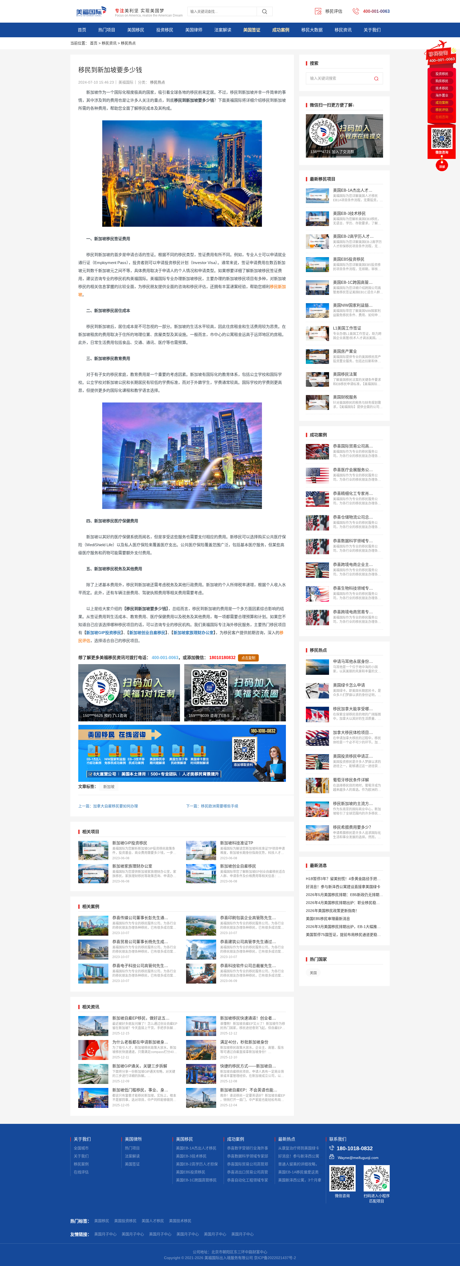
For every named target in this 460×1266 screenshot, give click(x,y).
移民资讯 (343, 30)
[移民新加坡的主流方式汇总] (317, 809)
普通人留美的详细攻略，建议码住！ (308, 1164)
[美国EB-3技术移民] (317, 218)
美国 (313, 973)
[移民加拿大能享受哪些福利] (317, 714)
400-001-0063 (165, 657)
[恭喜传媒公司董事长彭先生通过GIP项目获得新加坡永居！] (93, 926)
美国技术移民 (180, 1221)
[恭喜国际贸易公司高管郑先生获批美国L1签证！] (317, 451)
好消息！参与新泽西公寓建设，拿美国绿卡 (313, 1156)
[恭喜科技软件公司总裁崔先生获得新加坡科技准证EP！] (201, 974)
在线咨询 (442, 117)
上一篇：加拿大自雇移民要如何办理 (108, 806)
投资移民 (164, 30)
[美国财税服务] (317, 402)
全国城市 (81, 1148)
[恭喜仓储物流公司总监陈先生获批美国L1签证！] (317, 523)
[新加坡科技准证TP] (201, 850)
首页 (82, 30)
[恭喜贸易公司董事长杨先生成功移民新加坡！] (93, 950)
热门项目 (106, 30)
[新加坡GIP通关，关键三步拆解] (93, 1074)
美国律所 (133, 1139)
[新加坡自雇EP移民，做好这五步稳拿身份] (93, 1026)
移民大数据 (312, 30)
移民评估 (442, 110)
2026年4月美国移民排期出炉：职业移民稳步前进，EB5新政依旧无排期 (343, 904)
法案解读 (222, 30)
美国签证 (251, 30)
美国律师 (193, 30)
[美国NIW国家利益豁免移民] (317, 310)
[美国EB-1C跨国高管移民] (317, 287)
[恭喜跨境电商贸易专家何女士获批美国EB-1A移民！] (317, 617)
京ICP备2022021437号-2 (275, 1258)
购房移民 (442, 81)
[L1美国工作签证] (317, 333)
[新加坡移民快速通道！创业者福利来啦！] (201, 1026)
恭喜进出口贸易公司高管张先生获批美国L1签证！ (268, 1172)
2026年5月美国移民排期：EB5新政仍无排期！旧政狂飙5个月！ (344, 896)
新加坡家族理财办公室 (193, 632)
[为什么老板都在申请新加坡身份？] (93, 1050)
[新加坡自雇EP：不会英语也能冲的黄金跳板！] (201, 1098)
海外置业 (442, 95)
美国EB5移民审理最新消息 (328, 918)
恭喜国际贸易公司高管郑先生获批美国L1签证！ (266, 1164)
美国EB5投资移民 (190, 1172)
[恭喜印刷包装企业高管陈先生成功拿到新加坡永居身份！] (201, 926)
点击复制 (248, 658)
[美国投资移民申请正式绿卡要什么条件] (317, 762)
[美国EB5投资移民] (317, 264)
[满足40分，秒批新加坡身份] (201, 1050)
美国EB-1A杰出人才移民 (196, 1148)
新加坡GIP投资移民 (103, 632)
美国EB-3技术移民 (191, 1156)
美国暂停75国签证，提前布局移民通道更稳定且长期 (343, 935)
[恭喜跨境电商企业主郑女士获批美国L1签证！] (317, 570)
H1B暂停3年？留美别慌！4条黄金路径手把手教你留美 (343, 880)
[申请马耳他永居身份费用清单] (317, 667)
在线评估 (81, 1172)
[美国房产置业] (317, 356)
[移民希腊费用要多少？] (317, 833)
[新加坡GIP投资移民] (93, 850)
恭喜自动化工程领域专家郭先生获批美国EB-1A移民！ (271, 1180)
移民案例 (81, 1164)
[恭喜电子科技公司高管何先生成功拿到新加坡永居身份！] (93, 974)
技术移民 (442, 88)
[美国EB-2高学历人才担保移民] (317, 241)
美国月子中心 (105, 1234)
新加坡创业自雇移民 (147, 632)
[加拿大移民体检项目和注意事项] (317, 738)
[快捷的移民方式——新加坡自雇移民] (201, 1074)
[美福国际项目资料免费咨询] (182, 753)
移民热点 (128, 43)
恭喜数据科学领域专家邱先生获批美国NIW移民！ (268, 1156)
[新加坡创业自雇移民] (201, 873)
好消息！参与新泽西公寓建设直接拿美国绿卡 (343, 887)
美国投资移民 (125, 1221)
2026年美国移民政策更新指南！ (332, 911)
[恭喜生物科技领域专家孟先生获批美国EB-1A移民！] (317, 594)
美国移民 (135, 30)
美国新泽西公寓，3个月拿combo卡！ (309, 1180)
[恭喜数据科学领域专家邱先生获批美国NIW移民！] (317, 546)
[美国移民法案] (317, 379)
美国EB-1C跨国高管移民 (196, 1180)
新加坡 (108, 786)
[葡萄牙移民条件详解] (317, 785)
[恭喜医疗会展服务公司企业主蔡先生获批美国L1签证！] (317, 475)
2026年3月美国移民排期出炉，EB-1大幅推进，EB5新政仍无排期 (341, 927)
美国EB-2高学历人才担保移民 (200, 1164)
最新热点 (286, 1139)
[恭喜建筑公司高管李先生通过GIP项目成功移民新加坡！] (201, 950)
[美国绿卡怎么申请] (317, 690)
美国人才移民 (153, 1221)
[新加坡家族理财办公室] (93, 873)
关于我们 (372, 30)
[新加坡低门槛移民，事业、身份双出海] (93, 1098)
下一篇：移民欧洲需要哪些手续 (212, 806)
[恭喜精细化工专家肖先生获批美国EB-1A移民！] (317, 499)
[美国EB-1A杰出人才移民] (317, 195)
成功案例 (280, 30)
